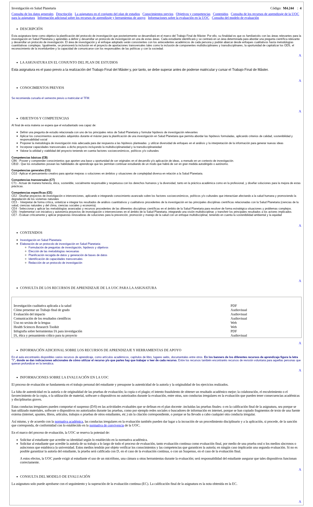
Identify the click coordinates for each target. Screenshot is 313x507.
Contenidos (220, 14)
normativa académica (69, 421)
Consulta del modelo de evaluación (235, 18)
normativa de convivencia (106, 425)
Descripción (64, 14)
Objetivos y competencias (193, 14)
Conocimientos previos (157, 14)
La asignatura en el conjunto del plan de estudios (107, 14)
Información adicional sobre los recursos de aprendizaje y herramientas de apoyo (91, 18)
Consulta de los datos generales (32, 14)
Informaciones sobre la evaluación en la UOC (178, 18)
